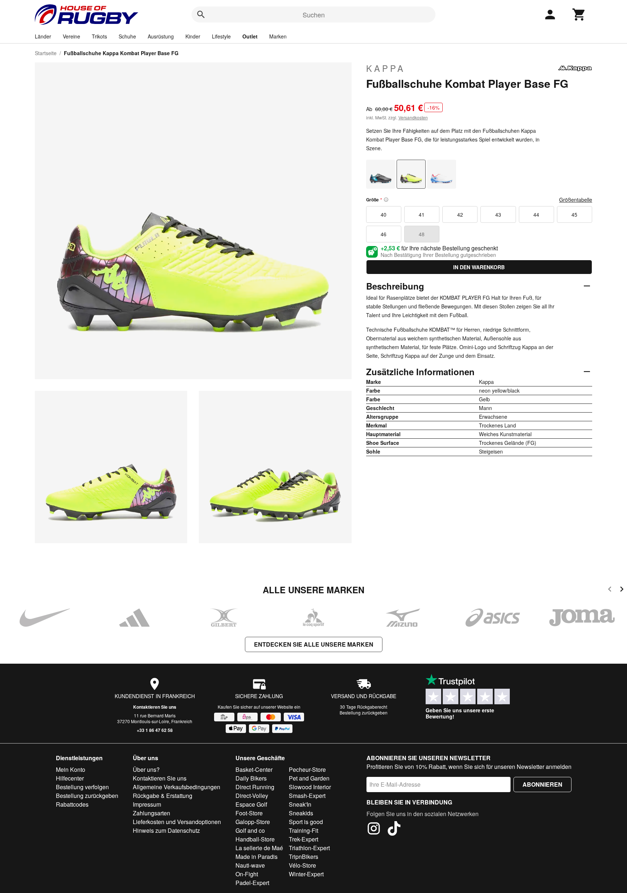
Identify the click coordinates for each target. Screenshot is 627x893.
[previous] (610, 590)
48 (422, 234)
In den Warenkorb (479, 267)
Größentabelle (575, 199)
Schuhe (127, 36)
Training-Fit (303, 830)
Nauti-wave (250, 865)
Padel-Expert (252, 882)
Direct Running (254, 787)
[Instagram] (373, 829)
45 (574, 214)
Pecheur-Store (307, 769)
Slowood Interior (310, 787)
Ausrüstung (161, 36)
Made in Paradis (256, 856)
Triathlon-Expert (309, 848)
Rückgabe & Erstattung (162, 795)
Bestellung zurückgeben (364, 712)
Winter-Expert (306, 874)
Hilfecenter (70, 778)
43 (498, 214)
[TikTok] (394, 829)
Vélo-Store (302, 865)
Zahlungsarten (151, 813)
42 (460, 214)
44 (536, 214)
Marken (278, 36)
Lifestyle (221, 36)
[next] (621, 590)
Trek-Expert (303, 839)
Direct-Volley (251, 795)
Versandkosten (413, 117)
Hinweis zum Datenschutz (166, 830)
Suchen (314, 14)
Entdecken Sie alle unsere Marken (313, 644)
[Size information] (386, 199)
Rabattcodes (72, 804)
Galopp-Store (252, 822)
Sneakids (301, 813)
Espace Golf (251, 804)
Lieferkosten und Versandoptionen (177, 822)
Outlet (250, 36)
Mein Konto (70, 769)
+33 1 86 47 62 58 (155, 730)
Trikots (99, 36)
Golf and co (250, 830)
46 (383, 234)
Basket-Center (253, 769)
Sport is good (306, 822)
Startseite (46, 53)
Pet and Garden (309, 778)
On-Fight (246, 874)
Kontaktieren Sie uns (154, 707)
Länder (43, 36)
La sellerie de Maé (259, 848)
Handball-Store (255, 839)
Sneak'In (300, 804)
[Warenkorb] (579, 14)
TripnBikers (303, 856)
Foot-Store (249, 813)
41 (422, 214)
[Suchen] (201, 14)
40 (383, 214)
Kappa (385, 68)
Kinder (192, 36)
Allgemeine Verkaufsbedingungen (176, 787)
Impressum (147, 804)
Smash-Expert (307, 795)
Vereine (71, 36)
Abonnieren (542, 784)
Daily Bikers (251, 778)
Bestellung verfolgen (82, 787)
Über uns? (146, 769)
